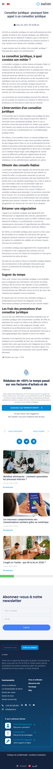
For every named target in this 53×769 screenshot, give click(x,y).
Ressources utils (34, 683)
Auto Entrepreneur (22, 724)
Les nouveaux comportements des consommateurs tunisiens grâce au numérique (26, 520)
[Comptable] (35, 731)
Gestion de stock (8, 696)
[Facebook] (26, 705)
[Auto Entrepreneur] (34, 724)
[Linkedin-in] (22, 705)
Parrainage (32, 687)
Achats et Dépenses (9, 685)
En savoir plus (8, 487)
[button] (3, 4)
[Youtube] (34, 705)
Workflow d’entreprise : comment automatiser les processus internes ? (25, 478)
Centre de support (22, 739)
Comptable (19, 732)
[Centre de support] (34, 739)
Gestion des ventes (8, 692)
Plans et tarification (35, 680)
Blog (30, 690)
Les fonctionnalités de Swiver (12, 689)
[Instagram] (30, 705)
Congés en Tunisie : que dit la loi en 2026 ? (24, 562)
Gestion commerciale (9, 699)
